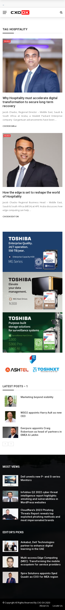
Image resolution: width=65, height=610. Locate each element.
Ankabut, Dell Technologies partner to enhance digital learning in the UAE (37, 546)
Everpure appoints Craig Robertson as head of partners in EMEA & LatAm (41, 432)
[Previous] (5, 444)
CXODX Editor (10, 126)
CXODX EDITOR (11, 216)
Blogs (7, 41)
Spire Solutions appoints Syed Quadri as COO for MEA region (39, 575)
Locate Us (57, 605)
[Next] (11, 444)
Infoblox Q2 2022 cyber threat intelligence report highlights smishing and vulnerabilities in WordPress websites (39, 497)
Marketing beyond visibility (37, 397)
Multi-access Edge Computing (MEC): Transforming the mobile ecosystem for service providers (40, 561)
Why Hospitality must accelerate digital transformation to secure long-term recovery (30, 102)
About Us (44, 605)
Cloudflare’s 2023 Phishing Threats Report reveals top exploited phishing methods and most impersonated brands (40, 515)
